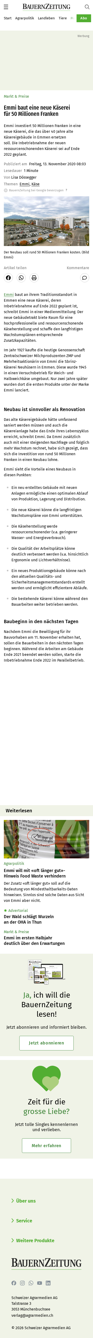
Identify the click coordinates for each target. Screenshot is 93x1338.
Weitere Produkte (35, 1240)
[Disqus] (46, 740)
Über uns (26, 1201)
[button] (6, 7)
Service (24, 1220)
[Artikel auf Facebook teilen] (8, 277)
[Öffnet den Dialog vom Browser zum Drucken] (34, 277)
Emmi (25, 184)
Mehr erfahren (46, 1145)
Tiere (63, 18)
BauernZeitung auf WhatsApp (31, 1283)
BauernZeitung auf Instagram (22, 1283)
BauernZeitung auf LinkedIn (48, 1283)
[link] (46, 873)
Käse (35, 184)
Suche (89, 7)
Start (7, 18)
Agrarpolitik (24, 18)
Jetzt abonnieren (46, 1043)
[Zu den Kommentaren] (84, 277)
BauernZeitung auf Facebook (13, 1283)
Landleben (46, 18)
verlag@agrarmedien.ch (32, 1315)
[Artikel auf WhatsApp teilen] (21, 277)
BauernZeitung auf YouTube (39, 1283)
